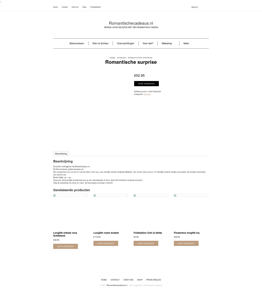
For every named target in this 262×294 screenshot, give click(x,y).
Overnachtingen (125, 43)
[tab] (61, 153)
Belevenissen (77, 43)
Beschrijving (61, 153)
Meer (186, 43)
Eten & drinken (101, 43)
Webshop (167, 43)
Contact (65, 7)
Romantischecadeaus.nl (131, 23)
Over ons (75, 7)
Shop (84, 7)
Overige (121, 58)
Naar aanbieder (146, 83)
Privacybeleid (95, 7)
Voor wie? (148, 43)
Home (55, 7)
